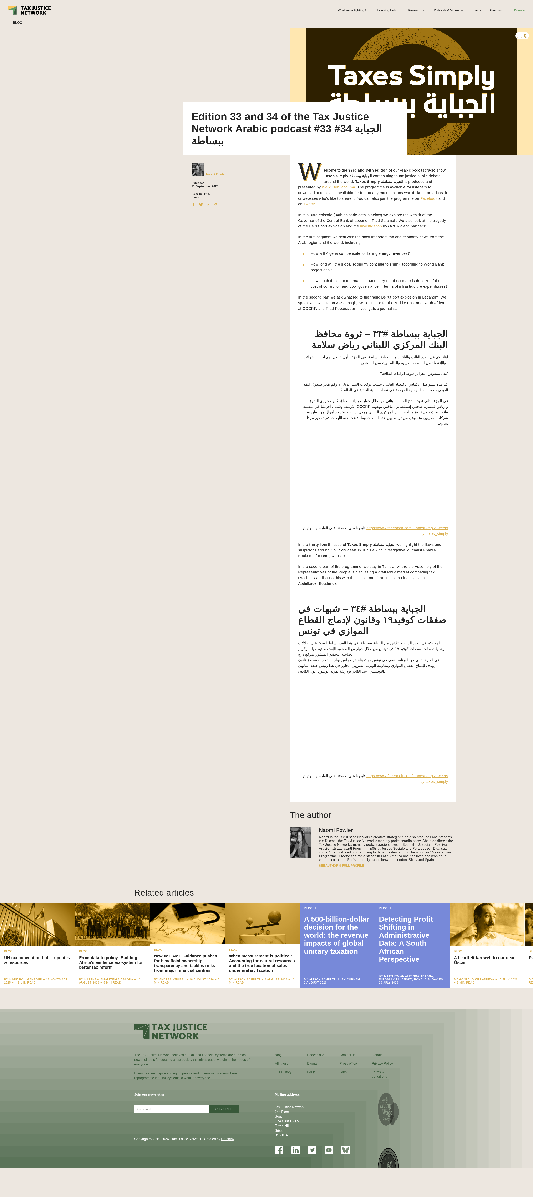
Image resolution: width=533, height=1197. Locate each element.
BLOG (17, 22)
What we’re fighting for (353, 10)
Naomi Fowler (215, 174)
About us (495, 10)
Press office (348, 1063)
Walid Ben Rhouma (338, 187)
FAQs (311, 1072)
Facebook (429, 198)
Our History (283, 1072)
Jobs (343, 1072)
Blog (278, 1055)
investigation (371, 226)
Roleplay (227, 1139)
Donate (519, 10)
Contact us (347, 1055)
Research (414, 10)
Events (476, 10)
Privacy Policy (382, 1063)
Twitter (309, 204)
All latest (281, 1063)
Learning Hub (386, 10)
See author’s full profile (341, 865)
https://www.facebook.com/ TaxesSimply (401, 528)
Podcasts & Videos (447, 10)
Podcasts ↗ (315, 1055)
